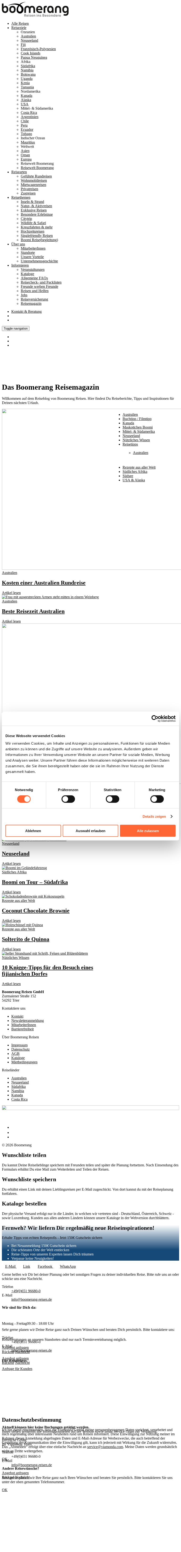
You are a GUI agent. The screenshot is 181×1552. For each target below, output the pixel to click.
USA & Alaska (134, 480)
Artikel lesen (11, 593)
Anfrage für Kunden (17, 1369)
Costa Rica (19, 1099)
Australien (28, 36)
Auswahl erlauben (90, 831)
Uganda (27, 79)
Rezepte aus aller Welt (18, 901)
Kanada (26, 96)
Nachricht (22, 1363)
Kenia (25, 83)
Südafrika (28, 66)
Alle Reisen (20, 23)
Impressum (19, 1045)
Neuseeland (131, 436)
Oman (25, 155)
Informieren (20, 265)
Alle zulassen (148, 831)
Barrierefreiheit (22, 1029)
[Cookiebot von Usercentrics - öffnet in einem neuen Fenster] (155, 718)
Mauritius (28, 142)
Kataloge (27, 274)
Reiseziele (18, 28)
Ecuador (27, 130)
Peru (24, 125)
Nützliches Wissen (15, 958)
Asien (25, 151)
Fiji (23, 45)
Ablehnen (33, 831)
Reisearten (19, 172)
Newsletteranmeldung (27, 1021)
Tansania (27, 87)
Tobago (26, 134)
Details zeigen (154, 816)
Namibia (27, 70)
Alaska (26, 100)
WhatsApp (68, 1266)
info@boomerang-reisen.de (31, 1350)
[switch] (68, 799)
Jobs (24, 295)
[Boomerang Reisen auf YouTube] (13, 1137)
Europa (26, 159)
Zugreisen (28, 193)
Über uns (18, 244)
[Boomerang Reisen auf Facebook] (12, 1127)
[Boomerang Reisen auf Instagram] (13, 1133)
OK (5, 1490)
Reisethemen (20, 197)
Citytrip (26, 219)
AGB (15, 1054)
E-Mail (10, 1266)
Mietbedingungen (24, 1062)
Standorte (28, 253)
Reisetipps (130, 444)
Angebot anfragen (15, 1358)
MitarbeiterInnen (23, 1025)
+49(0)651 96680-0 (26, 1291)
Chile (25, 121)
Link (26, 1266)
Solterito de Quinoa (25, 939)
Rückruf (8, 1363)
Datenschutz (20, 1049)
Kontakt (26, 312)
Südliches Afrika (135, 472)
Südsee (128, 476)
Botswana (28, 74)
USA (25, 104)
